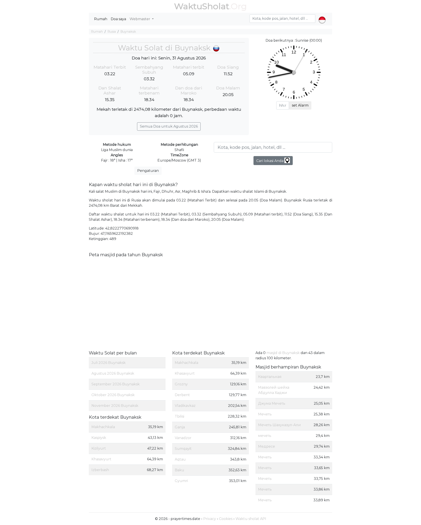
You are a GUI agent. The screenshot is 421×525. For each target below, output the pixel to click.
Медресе (266, 446)
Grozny (181, 384)
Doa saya (118, 19)
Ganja (180, 427)
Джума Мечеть (271, 403)
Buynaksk (128, 32)
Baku (179, 470)
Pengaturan (148, 171)
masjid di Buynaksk (283, 353)
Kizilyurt (98, 448)
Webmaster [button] (140, 19)
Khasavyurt (101, 459)
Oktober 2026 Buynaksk (113, 395)
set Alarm (300, 105)
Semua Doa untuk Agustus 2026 (169, 126)
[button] (322, 16)
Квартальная (270, 377)
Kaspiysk (98, 438)
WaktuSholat (201, 6)
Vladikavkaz (185, 406)
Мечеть (265, 414)
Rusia (111, 32)
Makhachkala (103, 427)
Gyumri (181, 481)
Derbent (182, 395)
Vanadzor (183, 438)
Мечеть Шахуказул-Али (279, 425)
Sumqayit (183, 449)
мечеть (264, 436)
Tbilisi (179, 416)
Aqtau (180, 459)
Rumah (100, 19)
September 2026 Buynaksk (115, 384)
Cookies (225, 519)
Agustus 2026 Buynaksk (112, 373)
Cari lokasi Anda (270, 161)
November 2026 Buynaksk (114, 406)
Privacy (209, 519)
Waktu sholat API (250, 519)
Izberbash (100, 470)
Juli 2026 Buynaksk (108, 363)
